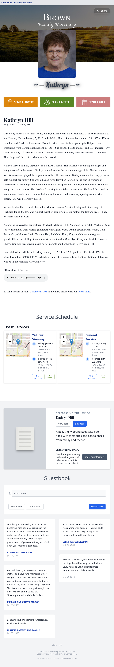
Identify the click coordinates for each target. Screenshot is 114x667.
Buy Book (79, 423)
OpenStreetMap (60, 658)
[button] (18, 342)
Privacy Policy (48, 654)
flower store (84, 291)
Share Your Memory (94, 456)
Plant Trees (49, 376)
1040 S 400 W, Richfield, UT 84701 (45, 367)
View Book (63, 423)
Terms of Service (65, 654)
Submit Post (97, 506)
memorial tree (39, 291)
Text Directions (38, 377)
